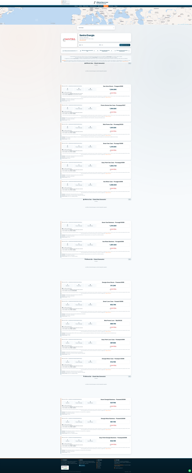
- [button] (1, 10)
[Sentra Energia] (69, 40)
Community (101, 6)
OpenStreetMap (187, 24)
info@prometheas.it (125, 61)
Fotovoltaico (86, 6)
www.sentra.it (82, 40)
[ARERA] (65, 468)
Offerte (81, 6)
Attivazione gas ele (94, 6)
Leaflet (178, 24)
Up (130, 63)
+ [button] (1, 8)
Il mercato (111, 6)
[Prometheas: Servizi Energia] (82, 465)
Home (77, 6)
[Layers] (190, 9)
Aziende (106, 6)
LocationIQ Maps (182, 24)
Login (116, 6)
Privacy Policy (126, 471)
